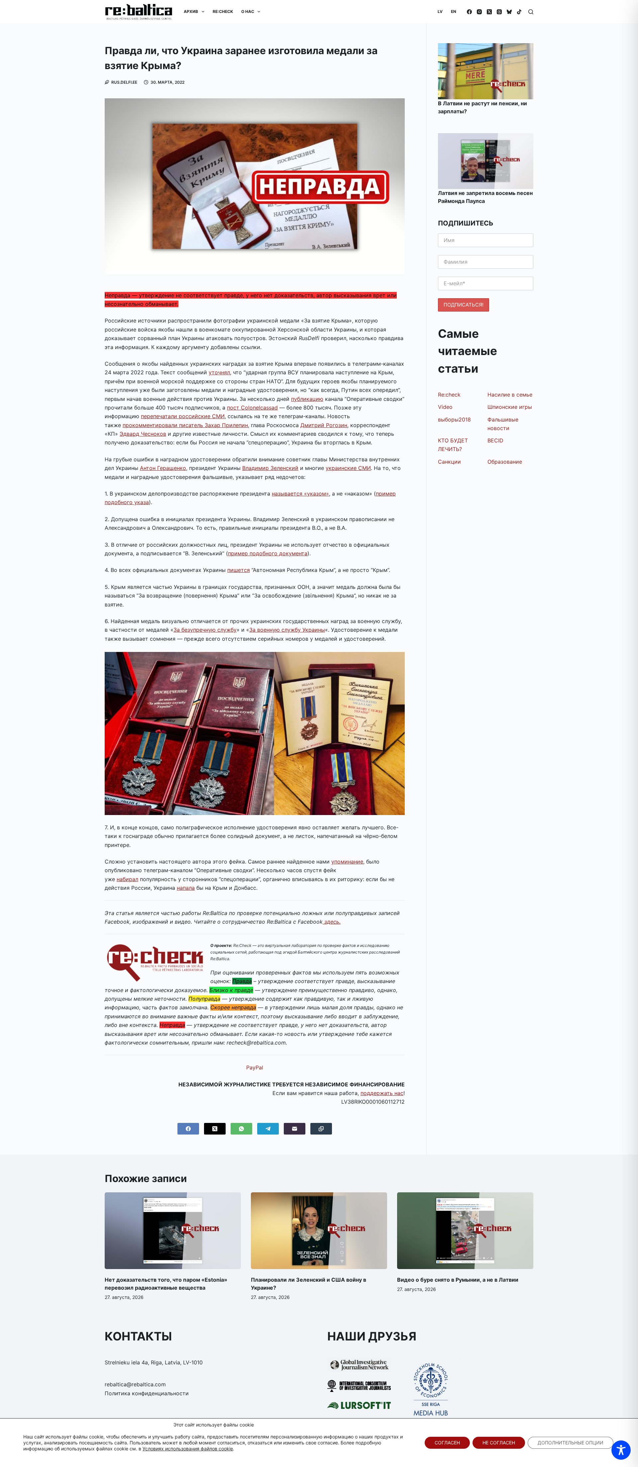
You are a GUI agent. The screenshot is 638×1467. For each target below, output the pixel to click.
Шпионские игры (509, 407)
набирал (127, 879)
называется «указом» (300, 493)
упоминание (347, 861)
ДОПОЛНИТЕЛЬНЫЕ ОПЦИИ (570, 1442)
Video (445, 407)
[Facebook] (469, 11)
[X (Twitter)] (489, 11)
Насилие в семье (509, 394)
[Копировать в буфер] (321, 1129)
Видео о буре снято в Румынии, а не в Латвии (457, 1279)
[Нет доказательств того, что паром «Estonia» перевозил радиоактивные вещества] (173, 1230)
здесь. (332, 921)
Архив (191, 11)
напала (186, 887)
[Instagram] (479, 11)
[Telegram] (268, 1129)
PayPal (254, 1067)
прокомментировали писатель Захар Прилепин (185, 425)
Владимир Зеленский (270, 468)
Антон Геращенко (163, 468)
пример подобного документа (267, 553)
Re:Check (223, 11)
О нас (247, 11)
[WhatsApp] (241, 1129)
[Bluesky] (509, 11)
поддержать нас (382, 1093)
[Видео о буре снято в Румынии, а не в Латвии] (465, 1230)
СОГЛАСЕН (447, 1442)
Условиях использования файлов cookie (188, 1448)
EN (453, 11)
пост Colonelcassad (252, 407)
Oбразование (504, 461)
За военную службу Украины (287, 629)
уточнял (219, 372)
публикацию (307, 399)
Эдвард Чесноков (143, 433)
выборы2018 (454, 419)
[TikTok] (519, 11)
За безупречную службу (205, 629)
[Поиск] (530, 11)
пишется (238, 570)
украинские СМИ (348, 468)
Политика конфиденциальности (147, 1393)
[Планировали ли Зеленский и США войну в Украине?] (319, 1230)
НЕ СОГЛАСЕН (498, 1442)
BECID (495, 440)
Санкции (449, 461)
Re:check (449, 394)
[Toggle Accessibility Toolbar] (621, 1450)
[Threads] (499, 11)
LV (440, 11)
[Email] (294, 1129)
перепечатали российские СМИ (183, 416)
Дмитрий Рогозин (323, 425)
